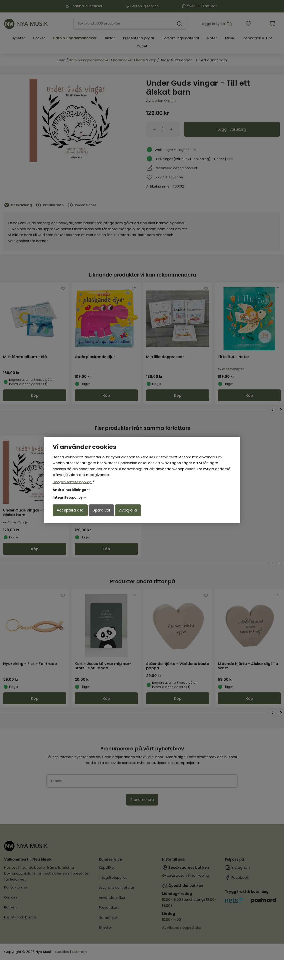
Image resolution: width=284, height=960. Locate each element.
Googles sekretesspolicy (72, 482)
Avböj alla (128, 510)
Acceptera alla (70, 510)
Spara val (101, 510)
